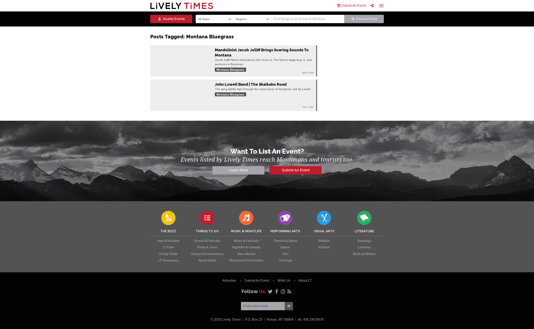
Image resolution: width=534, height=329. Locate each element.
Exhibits (324, 240)
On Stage (285, 260)
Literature (364, 231)
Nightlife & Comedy (246, 247)
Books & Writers (364, 254)
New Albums (246, 254)
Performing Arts (285, 231)
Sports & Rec (207, 260)
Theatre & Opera (285, 240)
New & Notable (168, 240)
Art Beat (324, 247)
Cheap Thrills (168, 254)
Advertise (229, 280)
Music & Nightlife (246, 231)
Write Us (283, 280)
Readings (364, 240)
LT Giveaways (168, 260)
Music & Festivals (246, 240)
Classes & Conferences (207, 254)
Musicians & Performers (246, 260)
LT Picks (168, 247)
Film (285, 254)
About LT (305, 280)
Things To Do (207, 231)
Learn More (238, 170)
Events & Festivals (207, 240)
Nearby (173, 19)
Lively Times (181, 5)
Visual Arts (324, 231)
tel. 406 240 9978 (311, 319)
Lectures (364, 247)
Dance (285, 247)
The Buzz (168, 231)
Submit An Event (353, 5)
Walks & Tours (207, 247)
